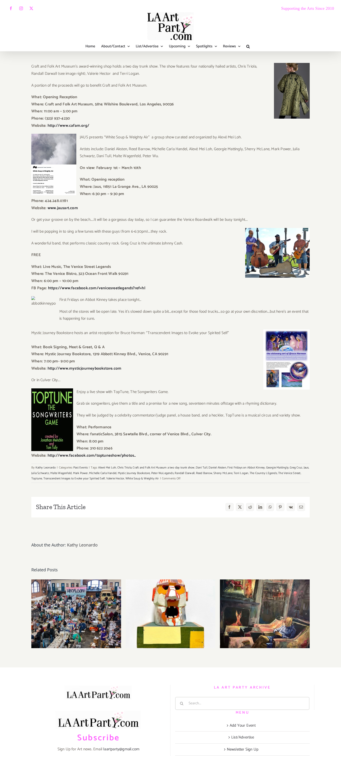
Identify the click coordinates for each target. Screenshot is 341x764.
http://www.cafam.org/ (68, 125)
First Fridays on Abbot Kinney (246, 467)
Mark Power (80, 473)
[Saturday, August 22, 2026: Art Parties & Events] (171, 613)
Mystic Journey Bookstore (134, 473)
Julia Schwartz (40, 473)
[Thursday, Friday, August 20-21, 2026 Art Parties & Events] (265, 613)
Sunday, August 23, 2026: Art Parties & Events (76, 603)
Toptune (36, 478)
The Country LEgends (263, 473)
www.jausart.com (63, 208)
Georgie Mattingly (277, 467)
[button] (248, 46)
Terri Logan (241, 473)
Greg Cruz (296, 467)
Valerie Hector (115, 478)
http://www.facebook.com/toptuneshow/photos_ (91, 455)
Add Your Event (243, 725)
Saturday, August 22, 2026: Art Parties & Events (170, 603)
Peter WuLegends (162, 473)
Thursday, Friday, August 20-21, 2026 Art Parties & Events (264, 599)
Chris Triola (124, 467)
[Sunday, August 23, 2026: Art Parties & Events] (76, 613)
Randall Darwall (185, 473)
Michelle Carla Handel (102, 473)
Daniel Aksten (217, 467)
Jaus (306, 467)
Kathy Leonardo (45, 467)
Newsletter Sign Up (243, 749)
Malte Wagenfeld (61, 473)
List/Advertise (242, 737)
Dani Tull (201, 467)
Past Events (80, 467)
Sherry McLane (222, 473)
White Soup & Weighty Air (142, 478)
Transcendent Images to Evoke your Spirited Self (74, 478)
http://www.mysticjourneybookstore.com (84, 368)
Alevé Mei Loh (107, 467)
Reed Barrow (204, 473)
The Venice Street (289, 473)
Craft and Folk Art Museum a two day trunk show (163, 467)
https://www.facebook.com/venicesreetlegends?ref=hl (96, 288)
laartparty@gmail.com (121, 749)
